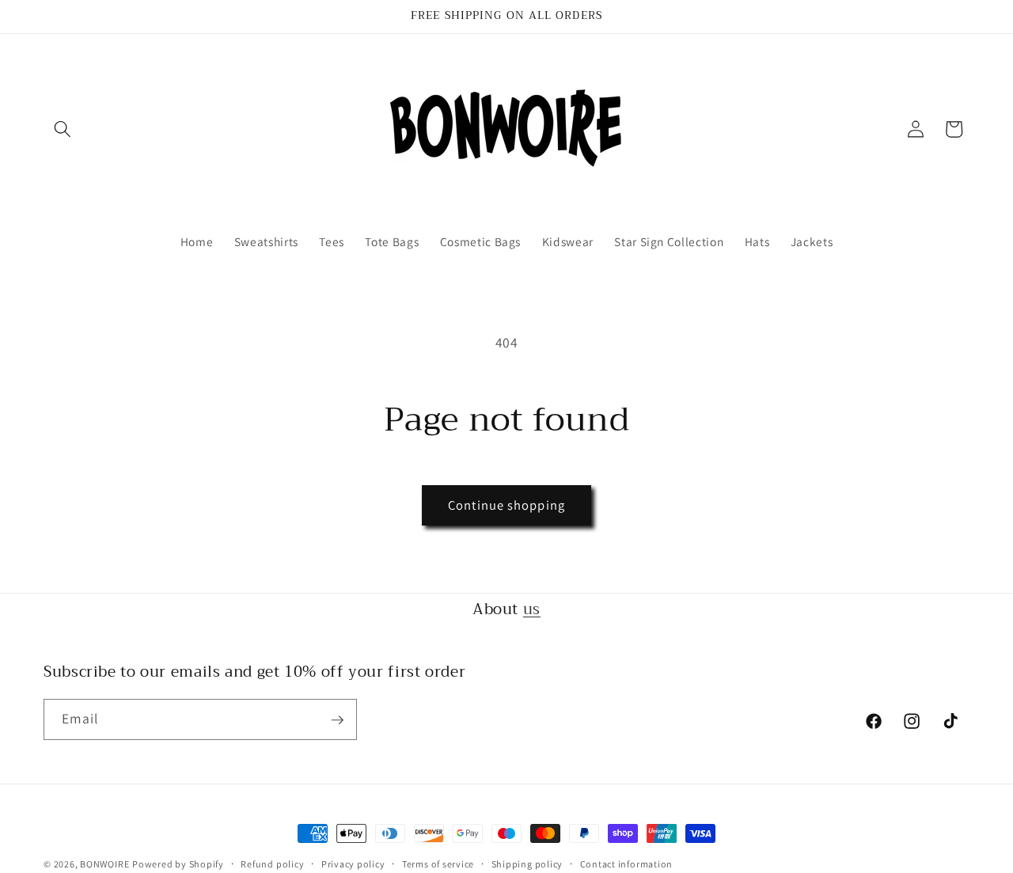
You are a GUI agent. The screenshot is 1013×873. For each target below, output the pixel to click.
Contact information (626, 864)
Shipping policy (527, 864)
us (532, 609)
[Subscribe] (337, 720)
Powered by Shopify (178, 864)
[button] (63, 129)
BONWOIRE (104, 864)
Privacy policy (353, 864)
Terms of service (438, 864)
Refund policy (272, 864)
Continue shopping (506, 505)
